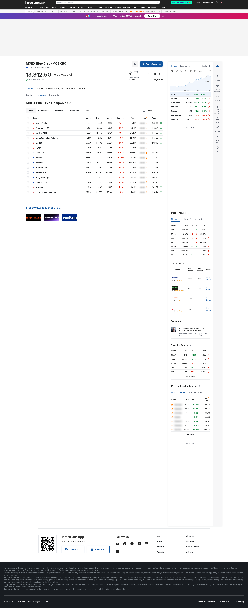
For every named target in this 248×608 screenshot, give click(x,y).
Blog (158, 536)
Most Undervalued (178, 392)
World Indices (52, 11)
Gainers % (187, 219)
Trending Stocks (179, 345)
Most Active (175, 219)
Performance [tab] (43, 111)
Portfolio (160, 547)
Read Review (208, 278)
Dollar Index (175, 119)
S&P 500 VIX (176, 115)
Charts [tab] (87, 111)
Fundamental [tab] (74, 111)
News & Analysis (54, 88)
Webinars (176, 321)
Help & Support (192, 547)
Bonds (195, 66)
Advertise (190, 541)
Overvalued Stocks (169, 11)
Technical (71, 88)
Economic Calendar (122, 7)
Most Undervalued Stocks (184, 386)
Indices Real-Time (78, 11)
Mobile (159, 541)
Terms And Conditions (206, 602)
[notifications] (216, 2)
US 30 (173, 94)
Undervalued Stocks (153, 11)
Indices (29, 11)
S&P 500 (174, 107)
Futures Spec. (104, 11)
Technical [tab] (59, 111)
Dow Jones (175, 103)
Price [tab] (31, 111)
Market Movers (179, 213)
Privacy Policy (224, 602)
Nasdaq (174, 111)
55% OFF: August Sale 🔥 (181, 2)
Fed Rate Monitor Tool (119, 11)
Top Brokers (177, 263)
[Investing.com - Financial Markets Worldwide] (35, 2)
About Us (190, 536)
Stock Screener (139, 7)
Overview (29, 95)
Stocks (204, 66)
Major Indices (41, 11)
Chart (40, 88)
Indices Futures (65, 11)
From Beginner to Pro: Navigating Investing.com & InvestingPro (191, 329)
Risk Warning (239, 602)
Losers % (198, 219)
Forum (82, 88)
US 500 (174, 99)
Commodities (185, 66)
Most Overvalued (195, 392)
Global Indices (92, 11)
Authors (189, 552)
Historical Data (54, 95)
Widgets (160, 552)
